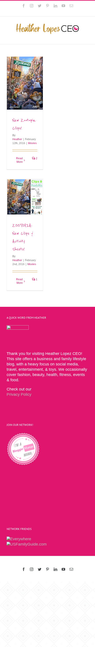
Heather (17, 139)
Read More (19, 160)
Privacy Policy (19, 394)
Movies (32, 143)
